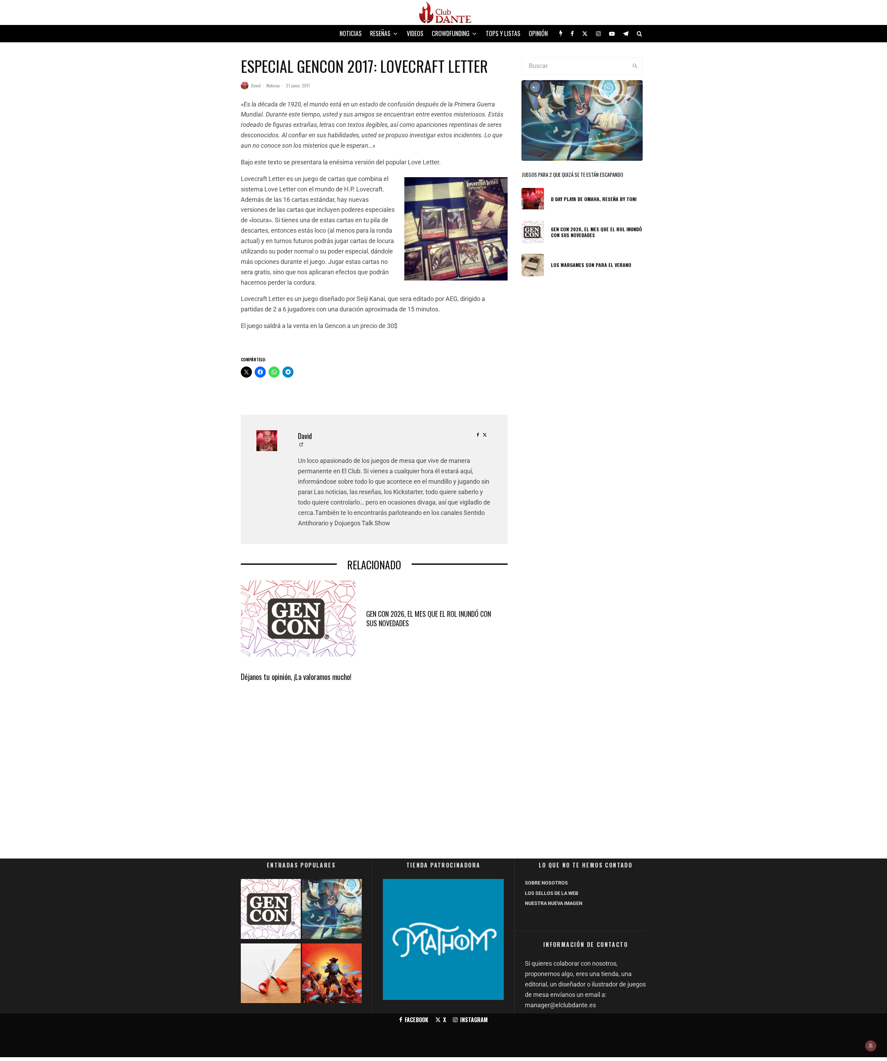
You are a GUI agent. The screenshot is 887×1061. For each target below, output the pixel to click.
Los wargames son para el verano (591, 265)
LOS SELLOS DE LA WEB (551, 893)
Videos (415, 33)
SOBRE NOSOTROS (546, 883)
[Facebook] (572, 33)
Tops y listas (503, 33)
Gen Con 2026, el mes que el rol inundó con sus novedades (428, 618)
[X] (585, 33)
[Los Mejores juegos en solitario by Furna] (332, 974)
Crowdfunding (450, 33)
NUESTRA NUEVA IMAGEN (553, 903)
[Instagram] (598, 33)
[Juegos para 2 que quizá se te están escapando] (332, 910)
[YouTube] (612, 33)
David (256, 85)
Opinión (538, 33)
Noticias (351, 33)
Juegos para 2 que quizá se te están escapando (572, 174)
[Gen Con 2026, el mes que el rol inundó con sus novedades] (271, 910)
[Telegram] (626, 33)
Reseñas (380, 33)
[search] (634, 66)
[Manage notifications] (870, 1045)
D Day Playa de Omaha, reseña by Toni (593, 199)
